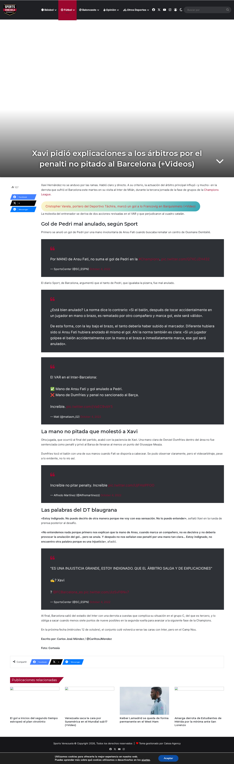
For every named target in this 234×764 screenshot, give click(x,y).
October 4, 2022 (100, 269)
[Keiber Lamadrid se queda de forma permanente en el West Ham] (144, 701)
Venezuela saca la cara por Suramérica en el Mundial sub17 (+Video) (86, 722)
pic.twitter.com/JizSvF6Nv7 (106, 592)
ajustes (145, 760)
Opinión (110, 9)
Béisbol (49, 9)
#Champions (149, 259)
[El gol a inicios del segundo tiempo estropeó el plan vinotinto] (34, 701)
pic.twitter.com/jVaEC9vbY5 (89, 407)
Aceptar (168, 758)
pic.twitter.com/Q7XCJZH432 (185, 259)
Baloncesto (89, 9)
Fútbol (67, 9)
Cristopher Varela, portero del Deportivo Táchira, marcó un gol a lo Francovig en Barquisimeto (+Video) (121, 206)
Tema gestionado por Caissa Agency (160, 743)
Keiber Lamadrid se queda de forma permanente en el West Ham (144, 720)
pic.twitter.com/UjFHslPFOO (131, 485)
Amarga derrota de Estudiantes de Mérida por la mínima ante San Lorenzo (198, 722)
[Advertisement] (117, 45)
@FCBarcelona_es (68, 592)
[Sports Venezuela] (10, 10)
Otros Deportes (136, 9)
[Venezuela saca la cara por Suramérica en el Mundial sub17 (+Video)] (89, 701)
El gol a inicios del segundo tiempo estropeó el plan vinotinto (34, 720)
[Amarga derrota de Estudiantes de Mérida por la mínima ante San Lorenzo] (199, 701)
